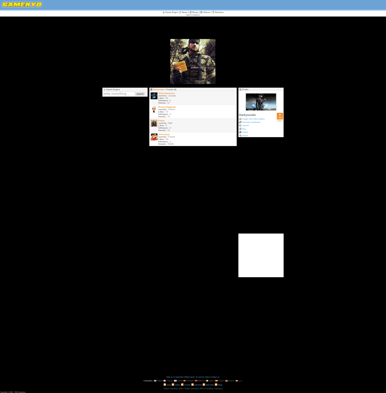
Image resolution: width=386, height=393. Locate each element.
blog (244, 129)
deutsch (231, 381)
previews (198, 385)
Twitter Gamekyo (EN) (173, 388)
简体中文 (201, 381)
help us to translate (174, 377)
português (190, 381)
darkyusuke (158, 89)
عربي (240, 381)
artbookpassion (166, 93)
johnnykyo (164, 134)
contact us (215, 377)
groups (245, 135)
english (159, 381)
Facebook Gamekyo (214, 388)
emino (161, 120)
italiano (211, 381)
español (221, 381)
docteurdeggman (167, 107)
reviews (219, 12)
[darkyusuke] (261, 110)
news (184, 12)
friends (245, 132)
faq (207, 377)
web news (210, 385)
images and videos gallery (253, 119)
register (196, 15)
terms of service (197, 377)
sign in (189, 15)
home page (171, 12)
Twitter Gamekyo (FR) (193, 388)
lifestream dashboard (251, 122)
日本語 (179, 381)
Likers (280, 121)
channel (245, 125)
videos (206, 12)
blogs (195, 12)
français (169, 381)
